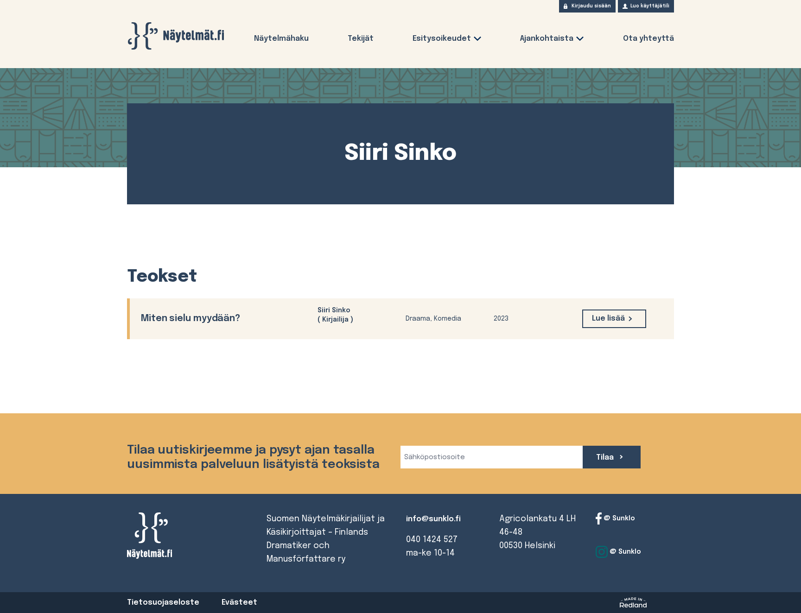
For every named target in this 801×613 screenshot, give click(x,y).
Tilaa (606, 457)
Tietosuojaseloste (163, 603)
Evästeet (239, 603)
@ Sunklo (618, 518)
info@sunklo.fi (433, 519)
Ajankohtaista (546, 39)
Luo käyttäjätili (649, 6)
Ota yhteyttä (648, 39)
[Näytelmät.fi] (175, 36)
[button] (477, 40)
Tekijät (361, 39)
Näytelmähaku (281, 39)
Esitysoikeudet (442, 39)
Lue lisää (608, 318)
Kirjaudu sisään (591, 6)
